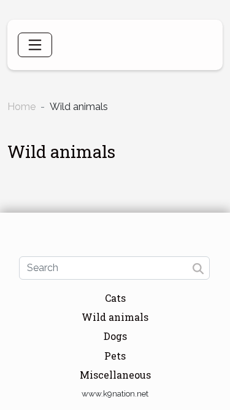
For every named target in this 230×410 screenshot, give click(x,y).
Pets (115, 355)
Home (21, 106)
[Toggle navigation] (35, 45)
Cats (115, 297)
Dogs (115, 335)
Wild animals (115, 316)
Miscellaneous (115, 374)
